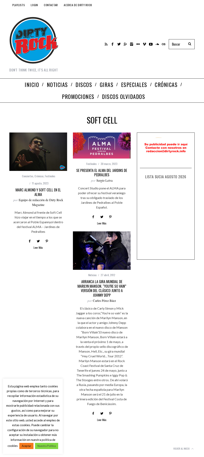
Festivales (50, 176)
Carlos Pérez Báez (104, 300)
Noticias (92, 275)
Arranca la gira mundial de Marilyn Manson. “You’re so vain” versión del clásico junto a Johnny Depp (101, 288)
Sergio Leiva (104, 180)
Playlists (18, 5)
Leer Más (38, 247)
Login (34, 5)
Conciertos (27, 176)
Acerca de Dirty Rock (78, 5)
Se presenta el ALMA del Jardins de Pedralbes (101, 172)
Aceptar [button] (26, 445)
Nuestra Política (46, 445)
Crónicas (39, 176)
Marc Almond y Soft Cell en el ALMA (38, 192)
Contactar (51, 5)
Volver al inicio (181, 448)
